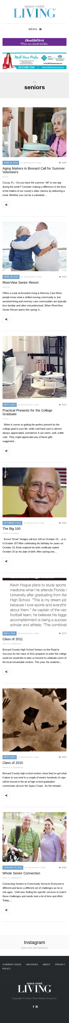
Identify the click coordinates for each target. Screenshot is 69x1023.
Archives (32, 964)
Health (6, 287)
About (46, 964)
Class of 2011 (13, 639)
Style (6, 419)
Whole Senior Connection (21, 873)
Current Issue (12, 964)
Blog (5, 177)
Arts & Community (12, 644)
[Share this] (13, 204)
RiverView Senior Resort (21, 282)
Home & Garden (11, 533)
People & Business (13, 767)
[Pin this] (35, 204)
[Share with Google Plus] (28, 204)
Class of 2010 (13, 763)
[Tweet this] (20, 204)
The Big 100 (11, 528)
